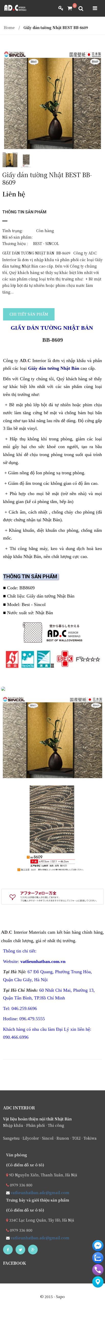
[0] (67, 8)
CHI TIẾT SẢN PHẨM (28, 314)
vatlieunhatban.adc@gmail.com (39, 1192)
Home (9, 27)
